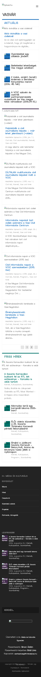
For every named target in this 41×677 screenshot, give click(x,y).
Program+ (24, 277)
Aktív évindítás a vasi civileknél (15, 35)
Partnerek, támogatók (10, 515)
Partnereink (25, 668)
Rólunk (4, 487)
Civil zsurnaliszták (20, 140)
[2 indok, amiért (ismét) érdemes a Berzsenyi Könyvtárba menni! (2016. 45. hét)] (7, 79)
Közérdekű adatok (8, 504)
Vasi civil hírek (11, 143)
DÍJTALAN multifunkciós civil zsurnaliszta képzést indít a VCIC (20, 175)
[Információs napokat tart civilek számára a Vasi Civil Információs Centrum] (20, 212)
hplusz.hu (18, 137)
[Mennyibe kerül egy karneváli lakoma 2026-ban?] (7, 408)
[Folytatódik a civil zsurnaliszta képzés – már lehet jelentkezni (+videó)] (20, 120)
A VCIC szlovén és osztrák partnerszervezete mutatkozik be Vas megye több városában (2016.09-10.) (20, 97)
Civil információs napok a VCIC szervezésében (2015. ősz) (20, 267)
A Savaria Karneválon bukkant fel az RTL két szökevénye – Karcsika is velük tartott (18, 377)
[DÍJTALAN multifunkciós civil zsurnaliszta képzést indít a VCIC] (20, 165)
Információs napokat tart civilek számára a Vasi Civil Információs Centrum (20, 223)
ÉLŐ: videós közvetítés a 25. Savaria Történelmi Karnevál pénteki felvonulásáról (20, 425)
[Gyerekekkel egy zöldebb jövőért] (7, 56)
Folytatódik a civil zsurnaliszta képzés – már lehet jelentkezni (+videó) (20, 131)
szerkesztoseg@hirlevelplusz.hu (25, 654)
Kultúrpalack (16, 384)
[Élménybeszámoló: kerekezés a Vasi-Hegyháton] (20, 305)
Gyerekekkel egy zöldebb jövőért (20, 55)
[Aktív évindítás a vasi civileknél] (20, 28)
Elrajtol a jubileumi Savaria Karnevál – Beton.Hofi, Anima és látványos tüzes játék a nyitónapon (19, 447)
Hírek (4, 492)
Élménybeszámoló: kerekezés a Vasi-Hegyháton (15, 315)
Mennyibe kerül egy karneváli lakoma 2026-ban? (23, 408)
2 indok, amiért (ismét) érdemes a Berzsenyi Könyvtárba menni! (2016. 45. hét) (20, 81)
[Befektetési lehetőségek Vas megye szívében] (7, 68)
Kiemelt (32, 140)
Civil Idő (8, 140)
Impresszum (15, 668)
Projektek (5, 509)
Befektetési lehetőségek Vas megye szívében (23, 66)
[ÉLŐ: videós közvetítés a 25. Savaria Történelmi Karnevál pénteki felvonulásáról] (7, 424)
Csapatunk (6, 498)
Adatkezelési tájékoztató (20, 671)
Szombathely (28, 384)
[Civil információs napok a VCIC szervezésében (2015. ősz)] (20, 258)
